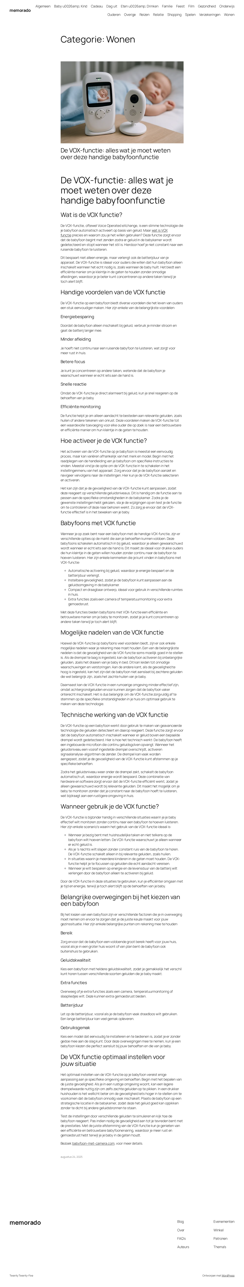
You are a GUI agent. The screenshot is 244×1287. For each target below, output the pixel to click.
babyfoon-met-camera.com (93, 1143)
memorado (20, 10)
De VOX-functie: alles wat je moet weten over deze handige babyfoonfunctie (116, 153)
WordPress (228, 1275)
